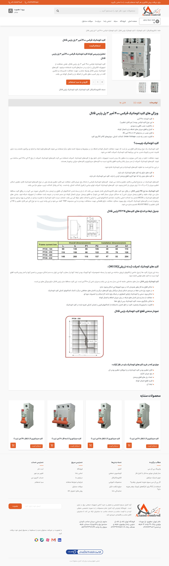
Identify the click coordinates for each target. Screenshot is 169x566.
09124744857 (32, 2)
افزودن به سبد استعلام (78, 82)
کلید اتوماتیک (140, 30)
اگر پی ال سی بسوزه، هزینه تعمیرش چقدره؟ (145, 482)
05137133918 (86, 527)
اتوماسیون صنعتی (115, 473)
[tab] (153, 102)
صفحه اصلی (132, 21)
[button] (129, 445)
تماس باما (107, 21)
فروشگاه (123, 21)
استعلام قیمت (94, 45)
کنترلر (119, 469)
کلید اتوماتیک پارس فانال (127, 30)
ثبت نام (40, 469)
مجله (116, 21)
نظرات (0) (138, 102)
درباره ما (98, 21)
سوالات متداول (87, 21)
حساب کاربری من (37, 478)
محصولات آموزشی (115, 482)
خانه (159, 30)
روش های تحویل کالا (75, 491)
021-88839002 (16, 2)
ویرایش (16, 12)
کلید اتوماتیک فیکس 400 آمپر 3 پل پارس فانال (101, 30)
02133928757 (116, 527)
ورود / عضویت (19, 9)
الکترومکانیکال (151, 30)
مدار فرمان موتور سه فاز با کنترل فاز (148, 473)
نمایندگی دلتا (116, 491)
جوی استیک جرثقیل (153, 478)
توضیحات (153, 102)
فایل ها (123, 102)
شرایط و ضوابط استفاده (74, 482)
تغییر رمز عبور (38, 473)
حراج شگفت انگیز (115, 486)
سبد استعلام (39, 482)
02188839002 (148, 527)
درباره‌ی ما (79, 478)
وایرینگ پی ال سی (154, 469)
